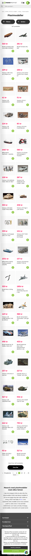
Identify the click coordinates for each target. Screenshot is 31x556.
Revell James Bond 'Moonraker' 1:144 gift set (23, 318)
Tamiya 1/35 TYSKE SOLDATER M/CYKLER (22, 235)
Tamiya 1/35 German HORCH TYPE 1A (22, 262)
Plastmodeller (25, 11)
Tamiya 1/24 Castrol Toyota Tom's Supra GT (22, 74)
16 (16, 473)
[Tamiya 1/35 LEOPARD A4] (8, 115)
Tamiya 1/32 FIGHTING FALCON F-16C (22, 291)
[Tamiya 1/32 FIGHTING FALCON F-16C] (23, 277)
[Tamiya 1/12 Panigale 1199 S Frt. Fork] (8, 222)
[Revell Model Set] (8, 333)
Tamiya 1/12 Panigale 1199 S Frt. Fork (8, 234)
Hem (3, 11)
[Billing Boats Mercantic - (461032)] (8, 141)
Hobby (19, 11)
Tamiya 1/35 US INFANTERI (21, 101)
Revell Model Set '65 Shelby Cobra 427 (7, 345)
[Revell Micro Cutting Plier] (8, 277)
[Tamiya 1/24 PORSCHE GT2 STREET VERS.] (23, 168)
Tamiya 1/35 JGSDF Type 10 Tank (22, 400)
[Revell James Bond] (23, 305)
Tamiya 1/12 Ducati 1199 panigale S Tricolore (22, 154)
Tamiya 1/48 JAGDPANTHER (6, 400)
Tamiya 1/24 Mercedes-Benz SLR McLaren (7, 427)
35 (28, 473)
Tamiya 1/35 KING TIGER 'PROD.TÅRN (7, 208)
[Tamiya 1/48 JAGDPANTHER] (8, 388)
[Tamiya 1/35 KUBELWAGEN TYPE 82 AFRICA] (8, 305)
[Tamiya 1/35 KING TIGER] (8, 196)
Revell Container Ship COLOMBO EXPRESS (8, 47)
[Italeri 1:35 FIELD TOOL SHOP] (8, 442)
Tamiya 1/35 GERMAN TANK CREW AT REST (8, 181)
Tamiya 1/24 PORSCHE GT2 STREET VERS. (21, 182)
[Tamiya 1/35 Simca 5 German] (8, 362)
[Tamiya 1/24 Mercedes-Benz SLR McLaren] (8, 414)
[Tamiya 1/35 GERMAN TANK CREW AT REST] (8, 168)
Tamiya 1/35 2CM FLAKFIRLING (21, 127)
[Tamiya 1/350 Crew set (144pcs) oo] (8, 61)
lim (21, 499)
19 (24, 473)
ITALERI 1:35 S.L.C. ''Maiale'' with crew (22, 374)
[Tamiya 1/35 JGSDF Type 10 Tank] (23, 388)
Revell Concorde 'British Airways (21, 454)
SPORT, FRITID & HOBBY (11, 11)
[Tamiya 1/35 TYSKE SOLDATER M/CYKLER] (23, 222)
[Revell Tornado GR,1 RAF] (23, 35)
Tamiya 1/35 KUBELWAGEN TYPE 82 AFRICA (7, 318)
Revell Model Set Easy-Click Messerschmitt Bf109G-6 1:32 (21, 347)
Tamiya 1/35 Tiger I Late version (22, 208)
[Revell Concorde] (23, 442)
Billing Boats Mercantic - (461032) (7, 153)
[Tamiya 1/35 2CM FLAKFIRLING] (23, 115)
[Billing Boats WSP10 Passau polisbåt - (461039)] (8, 250)
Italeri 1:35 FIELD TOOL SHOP (6, 454)
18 (21, 473)
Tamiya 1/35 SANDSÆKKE (5, 101)
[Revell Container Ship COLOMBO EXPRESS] (8, 35)
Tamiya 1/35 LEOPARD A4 (5, 127)
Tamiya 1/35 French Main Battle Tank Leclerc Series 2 (22, 427)
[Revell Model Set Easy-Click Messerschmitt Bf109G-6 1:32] (23, 333)
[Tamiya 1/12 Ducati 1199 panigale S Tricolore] (23, 141)
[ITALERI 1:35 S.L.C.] (23, 362)
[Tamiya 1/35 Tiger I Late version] (23, 196)
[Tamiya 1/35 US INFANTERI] (23, 88)
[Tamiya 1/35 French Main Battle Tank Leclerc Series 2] (23, 414)
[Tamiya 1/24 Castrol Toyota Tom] (23, 61)
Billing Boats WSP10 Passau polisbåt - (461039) (7, 263)
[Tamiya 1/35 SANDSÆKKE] (8, 88)
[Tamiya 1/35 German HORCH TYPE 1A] (23, 250)
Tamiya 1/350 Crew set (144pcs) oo (7, 73)
